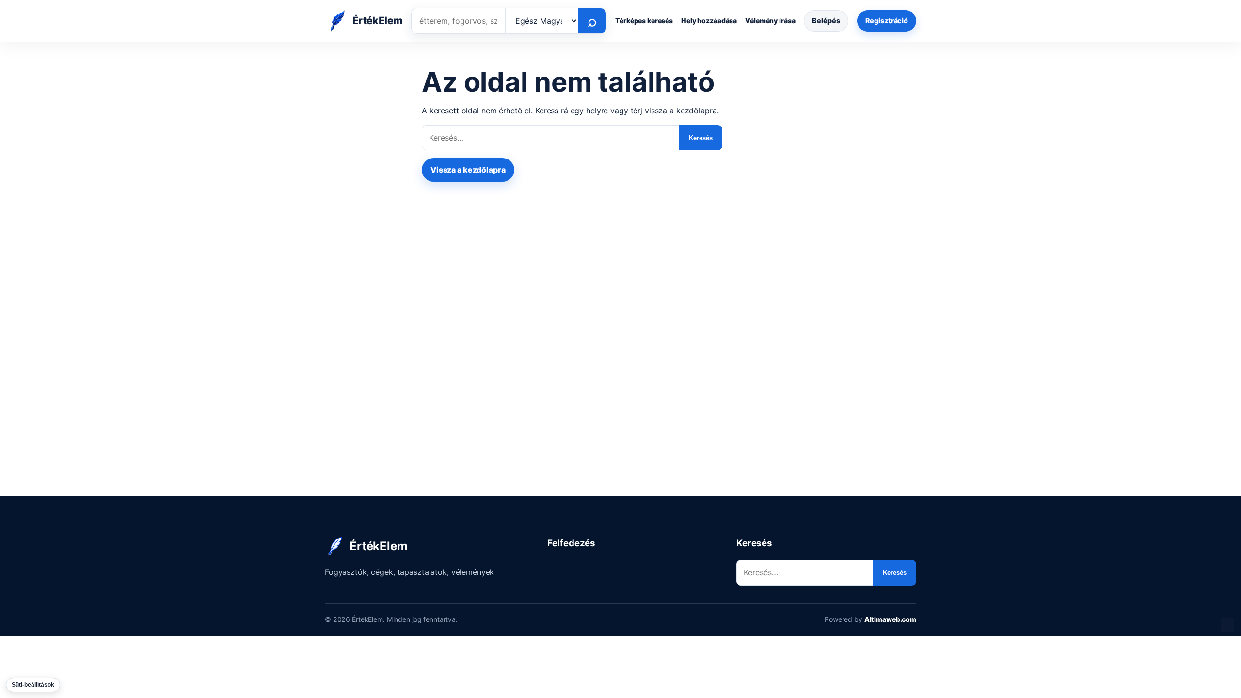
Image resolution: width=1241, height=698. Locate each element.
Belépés (826, 20)
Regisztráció (886, 20)
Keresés (701, 138)
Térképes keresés (644, 20)
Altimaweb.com (890, 619)
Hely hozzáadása (709, 20)
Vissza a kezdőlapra (468, 169)
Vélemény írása (770, 20)
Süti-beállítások (33, 685)
